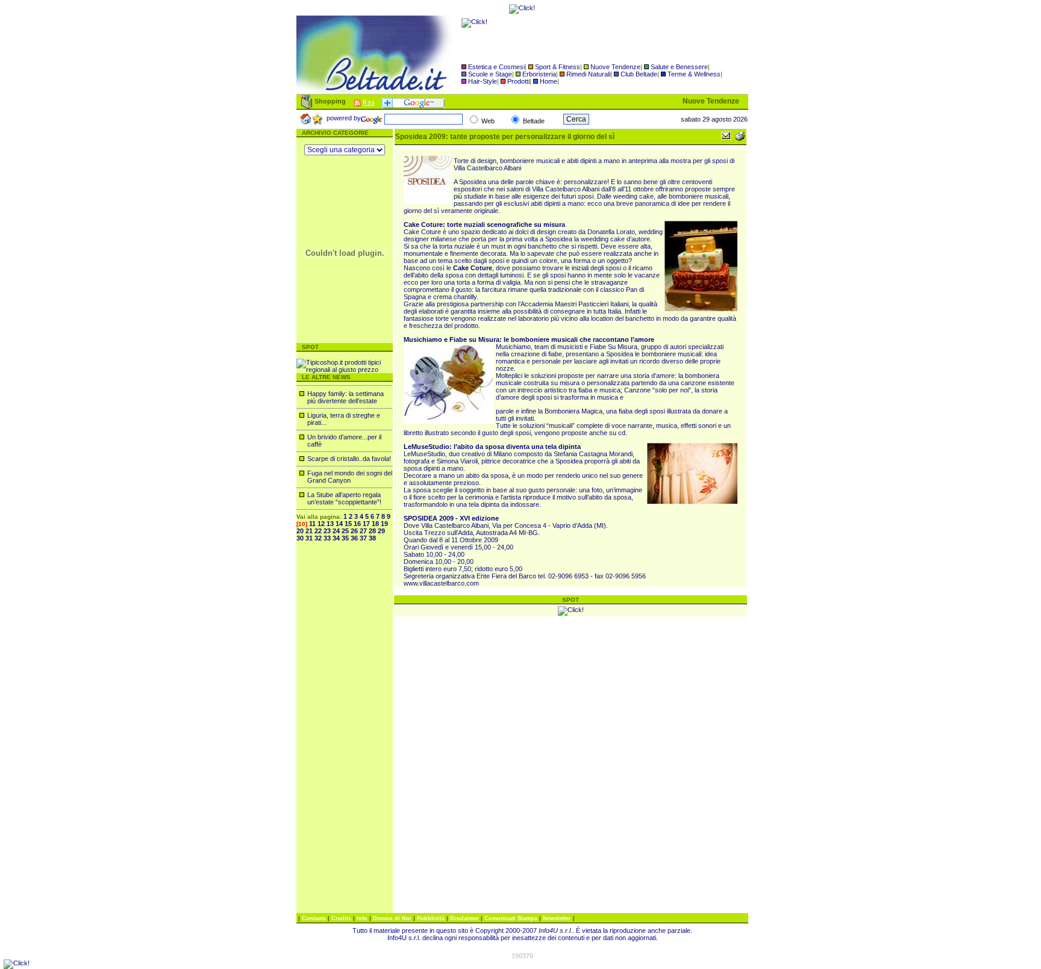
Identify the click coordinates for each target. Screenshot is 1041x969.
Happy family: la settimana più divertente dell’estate (345, 397)
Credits (342, 918)
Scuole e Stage (490, 74)
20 (300, 530)
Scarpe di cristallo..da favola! (349, 458)
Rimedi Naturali (588, 74)
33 (327, 538)
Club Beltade (639, 74)
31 (309, 538)
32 (318, 538)
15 (348, 523)
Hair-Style (482, 81)
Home (548, 81)
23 (327, 530)
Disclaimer (464, 918)
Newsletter (558, 918)
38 (372, 538)
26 (354, 530)
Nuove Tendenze (615, 66)
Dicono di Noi (392, 918)
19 (384, 523)
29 (381, 530)
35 (345, 538)
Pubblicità (431, 918)
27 (363, 530)
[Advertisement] (344, 732)
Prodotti (518, 81)
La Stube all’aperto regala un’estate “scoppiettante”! (344, 498)
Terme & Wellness (694, 74)
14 (339, 523)
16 (357, 523)
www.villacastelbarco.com (441, 583)
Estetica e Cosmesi (496, 66)
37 (363, 538)
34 (336, 538)
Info (363, 918)
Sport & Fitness (557, 66)
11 (312, 523)
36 (354, 538)
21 (309, 530)
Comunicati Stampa (511, 918)
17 (366, 523)
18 (375, 523)
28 (372, 530)
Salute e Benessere (679, 66)
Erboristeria (539, 74)
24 (336, 530)
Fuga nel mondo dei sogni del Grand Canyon (349, 476)
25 (345, 530)
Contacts (315, 918)
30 (300, 538)
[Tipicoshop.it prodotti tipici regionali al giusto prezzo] (344, 369)
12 (321, 523)
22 (318, 530)
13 (330, 523)
